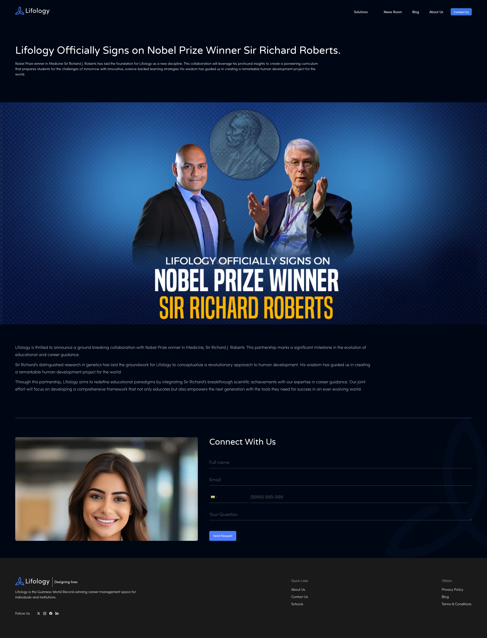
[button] (363, 11)
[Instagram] (44, 613)
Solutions (361, 12)
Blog (415, 12)
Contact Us (461, 12)
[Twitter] (38, 613)
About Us (436, 12)
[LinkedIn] (56, 613)
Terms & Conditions (456, 603)
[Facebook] (50, 613)
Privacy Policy (452, 589)
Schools (297, 603)
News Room (393, 12)
